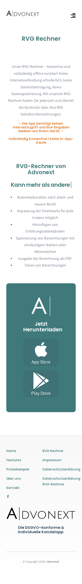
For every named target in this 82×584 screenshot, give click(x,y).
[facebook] (8, 496)
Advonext (53, 561)
